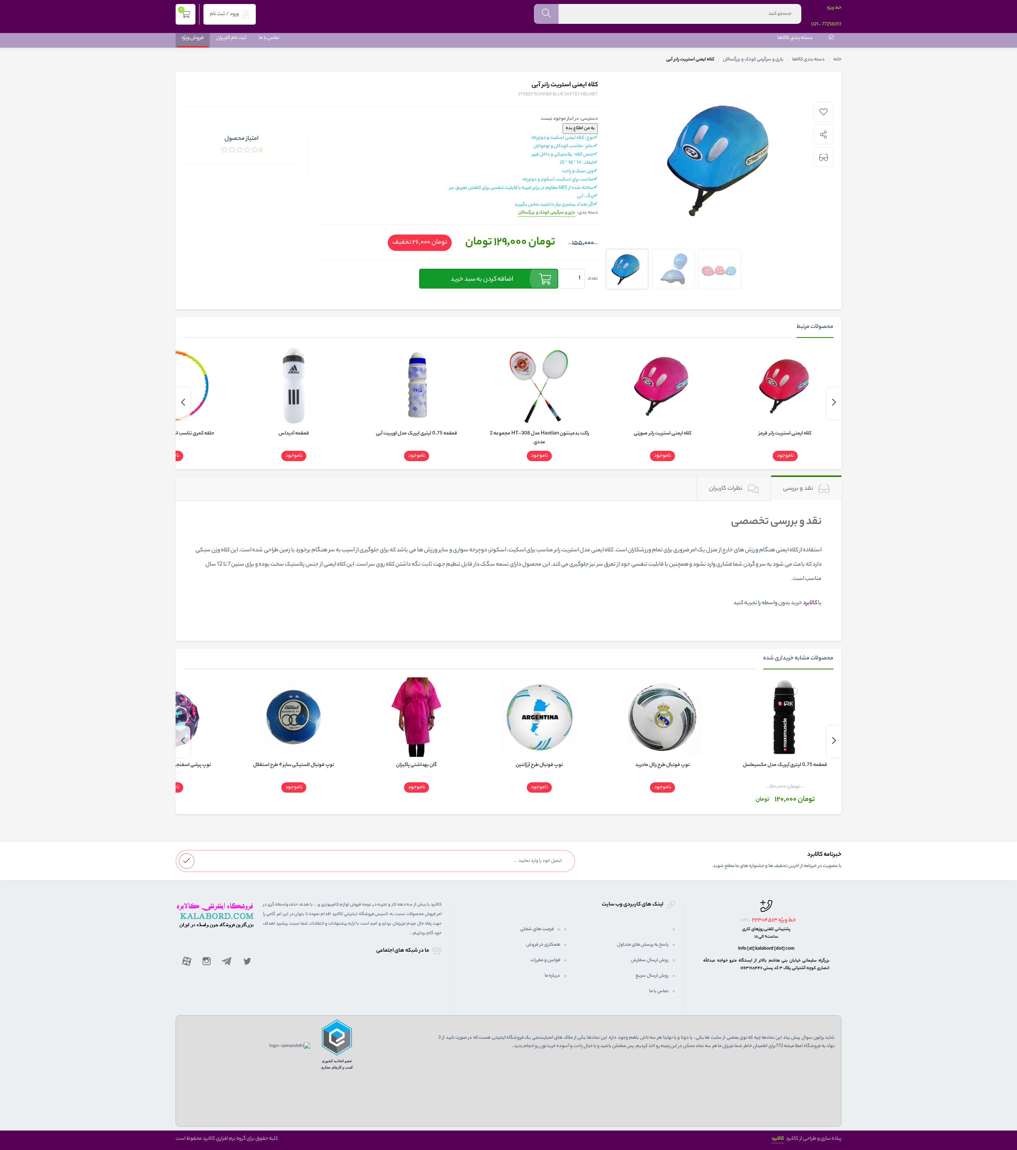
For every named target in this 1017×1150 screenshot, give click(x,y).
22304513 (764, 920)
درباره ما (552, 976)
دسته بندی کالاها (794, 38)
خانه (837, 60)
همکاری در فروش (543, 945)
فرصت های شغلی (537, 929)
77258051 (831, 25)
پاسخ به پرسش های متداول (643, 945)
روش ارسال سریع (652, 976)
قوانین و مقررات (545, 960)
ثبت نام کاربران (231, 38)
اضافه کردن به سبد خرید (481, 279)
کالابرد (777, 1138)
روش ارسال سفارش (650, 960)
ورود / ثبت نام (225, 14)
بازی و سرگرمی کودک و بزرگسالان (753, 60)
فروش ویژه (193, 38)
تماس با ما (269, 38)
